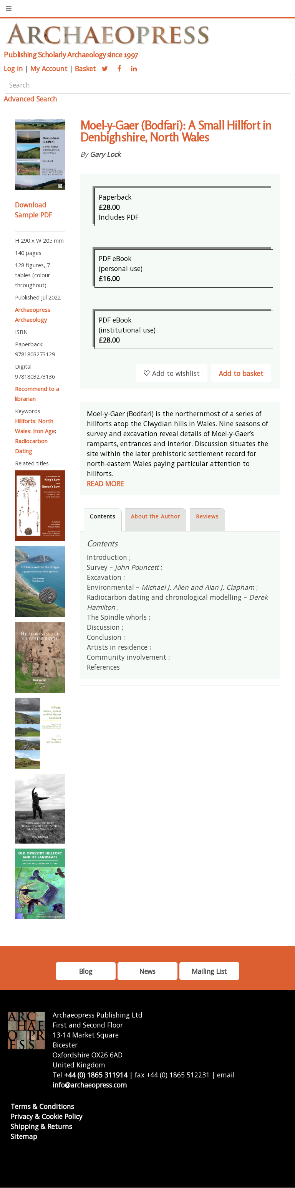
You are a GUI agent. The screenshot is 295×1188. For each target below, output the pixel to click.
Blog (85, 971)
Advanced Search (30, 98)
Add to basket (241, 373)
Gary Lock (105, 154)
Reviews (207, 516)
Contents (103, 516)
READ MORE (105, 483)
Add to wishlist (176, 373)
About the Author (155, 516)
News (147, 971)
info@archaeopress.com (90, 1084)
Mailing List (209, 971)
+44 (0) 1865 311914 (96, 1074)
